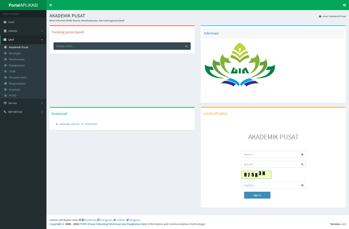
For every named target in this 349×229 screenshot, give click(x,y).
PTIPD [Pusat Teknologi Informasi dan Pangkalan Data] (113, 224)
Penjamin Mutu (17, 77)
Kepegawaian (16, 65)
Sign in (257, 195)
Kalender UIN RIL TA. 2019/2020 (78, 124)
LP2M (11, 71)
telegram (134, 220)
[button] (50, 5)
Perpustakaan (17, 83)
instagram (106, 220)
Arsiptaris (14, 89)
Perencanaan (16, 59)
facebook (90, 220)
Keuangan (14, 53)
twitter (120, 220)
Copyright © (57, 224)
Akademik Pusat (337, 16)
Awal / (325, 16)
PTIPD (12, 95)
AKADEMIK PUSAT (273, 136)
